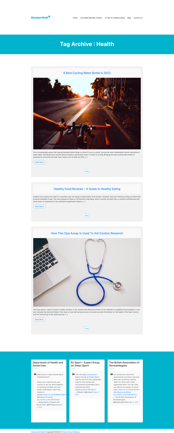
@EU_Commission (90, 374)
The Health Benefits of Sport (91, 18)
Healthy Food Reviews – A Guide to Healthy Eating (87, 189)
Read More (39, 162)
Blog (129, 18)
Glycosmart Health (38, 432)
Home (75, 18)
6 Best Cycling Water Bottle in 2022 (87, 73)
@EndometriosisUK (45, 397)
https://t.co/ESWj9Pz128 (53, 395)
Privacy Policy (66, 432)
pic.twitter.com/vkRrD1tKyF (48, 400)
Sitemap (76, 432)
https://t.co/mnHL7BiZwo (128, 390)
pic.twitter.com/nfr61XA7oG (125, 395)
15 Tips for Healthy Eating (115, 18)
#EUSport (92, 390)
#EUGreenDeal (81, 390)
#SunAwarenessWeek (122, 392)
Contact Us (138, 18)
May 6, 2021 (134, 402)
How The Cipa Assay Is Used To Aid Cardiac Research (87, 233)
